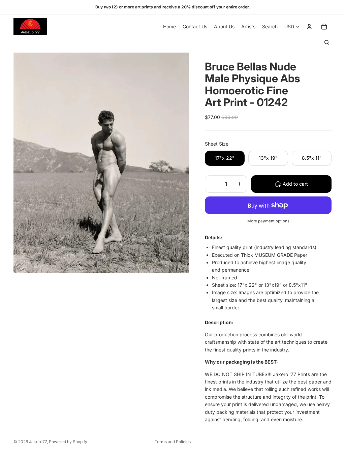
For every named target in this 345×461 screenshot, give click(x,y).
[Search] (326, 42)
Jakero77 (38, 441)
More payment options (268, 221)
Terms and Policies (173, 441)
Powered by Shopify (68, 441)
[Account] (309, 26)
